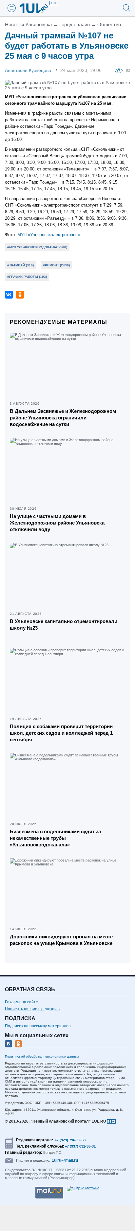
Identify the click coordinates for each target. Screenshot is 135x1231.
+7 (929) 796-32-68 (70, 1140)
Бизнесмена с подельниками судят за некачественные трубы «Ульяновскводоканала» (55, 838)
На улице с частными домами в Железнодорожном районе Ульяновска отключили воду (57, 522)
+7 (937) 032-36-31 (80, 1146)
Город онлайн (74, 24)
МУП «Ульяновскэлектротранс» (48, 234)
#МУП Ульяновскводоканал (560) (37, 247)
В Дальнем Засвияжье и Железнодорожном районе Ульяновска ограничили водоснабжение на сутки (63, 417)
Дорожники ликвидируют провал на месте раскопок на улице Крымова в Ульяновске (61, 940)
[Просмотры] (120, 70)
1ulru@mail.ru (65, 1160)
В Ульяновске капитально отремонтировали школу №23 (63, 624)
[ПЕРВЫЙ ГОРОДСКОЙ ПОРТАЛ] (38, 8)
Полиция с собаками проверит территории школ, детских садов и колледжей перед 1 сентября (61, 733)
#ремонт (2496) (56, 265)
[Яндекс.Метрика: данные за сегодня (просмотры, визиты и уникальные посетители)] (83, 1188)
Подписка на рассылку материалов (37, 1026)
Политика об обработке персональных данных (42, 1056)
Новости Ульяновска (28, 24)
